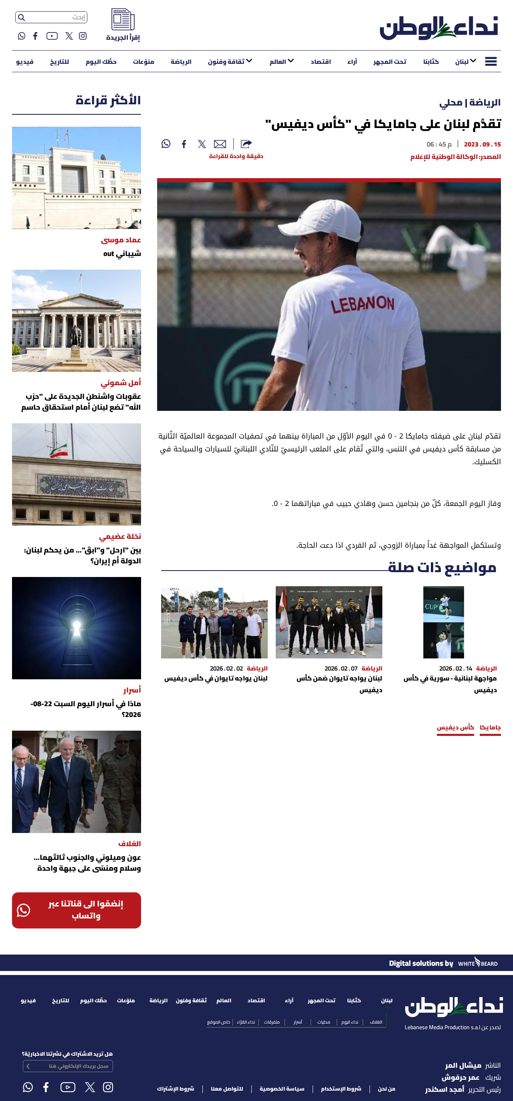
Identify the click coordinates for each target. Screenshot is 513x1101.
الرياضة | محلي (470, 103)
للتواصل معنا (227, 1089)
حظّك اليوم (101, 62)
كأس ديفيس (455, 727)
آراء (352, 62)
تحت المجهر (390, 62)
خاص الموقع (218, 1022)
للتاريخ (59, 62)
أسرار (298, 1022)
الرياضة (181, 62)
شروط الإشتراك (175, 1089)
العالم (278, 62)
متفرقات (272, 1022)
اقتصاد (321, 62)
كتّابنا (431, 62)
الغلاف (376, 1022)
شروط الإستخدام (341, 1089)
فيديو (25, 62)
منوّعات (143, 62)
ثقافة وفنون (226, 62)
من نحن (387, 1089)
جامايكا (490, 727)
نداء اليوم (349, 1022)
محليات (323, 1022)
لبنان (462, 62)
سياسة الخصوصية (282, 1089)
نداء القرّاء (246, 1022)
